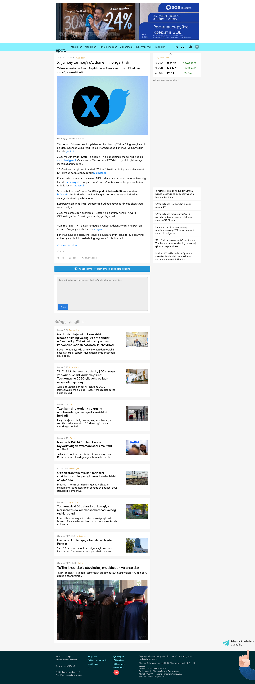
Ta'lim (72, 404)
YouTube (120, 668)
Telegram (120, 657)
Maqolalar (90, 46)
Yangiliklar (76, 46)
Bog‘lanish (92, 657)
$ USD (159, 62)
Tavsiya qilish (90, 258)
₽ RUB (159, 73)
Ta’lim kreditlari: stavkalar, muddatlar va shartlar (98, 567)
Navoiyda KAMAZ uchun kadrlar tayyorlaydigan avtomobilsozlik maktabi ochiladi (84, 446)
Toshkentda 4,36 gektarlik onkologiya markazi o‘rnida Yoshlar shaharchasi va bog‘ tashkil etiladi (87, 510)
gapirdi (70, 151)
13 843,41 (172, 67)
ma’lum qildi (72, 182)
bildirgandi (99, 172)
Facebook (120, 660)
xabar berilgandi (66, 160)
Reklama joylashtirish (97, 660)
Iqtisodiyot (74, 367)
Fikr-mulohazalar (108, 46)
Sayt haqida (93, 664)
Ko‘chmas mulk (144, 46)
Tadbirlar (160, 46)
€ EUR (159, 67)
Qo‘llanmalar (126, 46)
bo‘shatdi (62, 194)
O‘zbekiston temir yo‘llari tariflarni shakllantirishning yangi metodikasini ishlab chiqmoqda (87, 476)
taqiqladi (79, 185)
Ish (89, 668)
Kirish (63, 307)
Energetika (74, 330)
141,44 (170, 73)
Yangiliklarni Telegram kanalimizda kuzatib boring (104, 268)
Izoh (74, 258)
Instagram (120, 664)
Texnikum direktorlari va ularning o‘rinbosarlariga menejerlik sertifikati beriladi (82, 412)
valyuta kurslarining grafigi (165, 80)
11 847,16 (172, 62)
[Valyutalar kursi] (190, 47)
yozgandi (99, 229)
